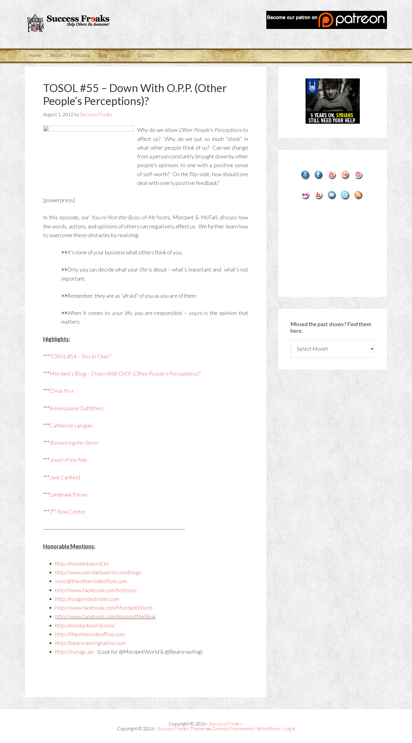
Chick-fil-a (61, 390)
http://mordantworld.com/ (85, 625)
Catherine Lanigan (70, 425)
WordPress (268, 728)
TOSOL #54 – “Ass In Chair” (80, 356)
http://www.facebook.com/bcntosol (96, 590)
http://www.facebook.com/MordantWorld (103, 607)
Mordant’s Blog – (124, 373)
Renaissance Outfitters (76, 408)
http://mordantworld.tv (82, 563)
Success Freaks (79, 24)
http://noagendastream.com (87, 598)
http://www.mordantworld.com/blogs (98, 572)
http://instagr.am (74, 651)
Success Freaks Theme (181, 728)
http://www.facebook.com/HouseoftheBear (105, 616)
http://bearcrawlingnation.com (90, 643)
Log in (289, 728)
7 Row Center (67, 511)
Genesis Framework (233, 728)
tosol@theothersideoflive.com (91, 581)
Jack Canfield (64, 477)
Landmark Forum (68, 494)
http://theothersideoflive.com (90, 634)
